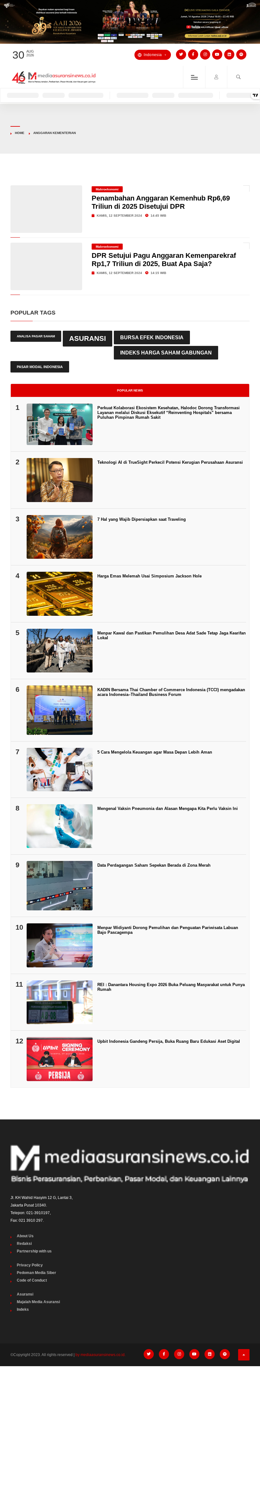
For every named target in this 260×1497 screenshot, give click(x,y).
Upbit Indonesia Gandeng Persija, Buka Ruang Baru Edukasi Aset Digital (168, 1041)
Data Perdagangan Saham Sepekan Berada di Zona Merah (154, 865)
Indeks (23, 1309)
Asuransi (87, 338)
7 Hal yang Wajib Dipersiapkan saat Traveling (141, 519)
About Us (25, 1236)
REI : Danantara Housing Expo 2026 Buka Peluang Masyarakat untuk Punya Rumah (171, 987)
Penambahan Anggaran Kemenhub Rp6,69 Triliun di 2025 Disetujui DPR (161, 202)
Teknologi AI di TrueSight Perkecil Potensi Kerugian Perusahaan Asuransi (170, 462)
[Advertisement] (130, 1418)
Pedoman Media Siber (36, 1273)
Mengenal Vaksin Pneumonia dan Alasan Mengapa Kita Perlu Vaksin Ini (167, 808)
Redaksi (24, 1243)
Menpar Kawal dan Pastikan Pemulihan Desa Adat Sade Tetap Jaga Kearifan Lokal (171, 635)
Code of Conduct (32, 1280)
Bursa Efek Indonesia (152, 337)
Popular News (130, 390)
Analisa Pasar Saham (36, 336)
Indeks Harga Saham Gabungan (166, 352)
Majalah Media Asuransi (38, 1302)
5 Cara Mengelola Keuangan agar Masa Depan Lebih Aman (154, 752)
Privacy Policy (30, 1265)
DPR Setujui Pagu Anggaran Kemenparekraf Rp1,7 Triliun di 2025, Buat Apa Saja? (164, 260)
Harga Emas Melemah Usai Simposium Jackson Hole (149, 576)
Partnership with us (34, 1251)
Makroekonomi (107, 189)
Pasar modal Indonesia (40, 367)
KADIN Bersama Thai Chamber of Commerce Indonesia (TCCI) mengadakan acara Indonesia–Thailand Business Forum (171, 692)
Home (19, 133)
